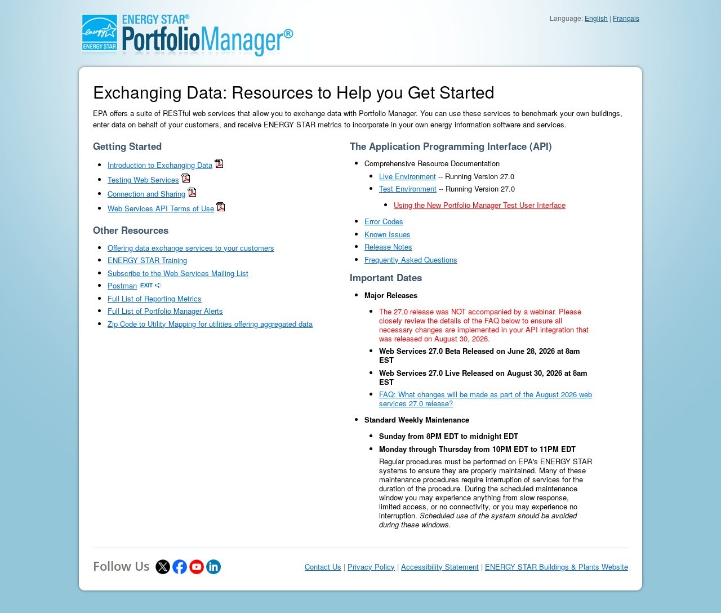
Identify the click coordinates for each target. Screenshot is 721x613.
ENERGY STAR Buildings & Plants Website (556, 566)
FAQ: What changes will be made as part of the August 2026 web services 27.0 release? (485, 398)
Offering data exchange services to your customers (191, 247)
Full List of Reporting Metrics (155, 298)
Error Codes (383, 221)
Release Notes (388, 246)
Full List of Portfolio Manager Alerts (165, 310)
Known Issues (387, 234)
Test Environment (408, 188)
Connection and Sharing (146, 193)
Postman (122, 285)
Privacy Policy (371, 566)
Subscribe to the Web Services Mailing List (178, 273)
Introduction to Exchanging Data (160, 164)
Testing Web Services (143, 179)
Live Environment (407, 176)
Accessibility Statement (440, 566)
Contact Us (323, 566)
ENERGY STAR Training (147, 260)
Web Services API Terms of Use (161, 208)
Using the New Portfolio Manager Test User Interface (480, 204)
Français (626, 18)
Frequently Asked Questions (410, 259)
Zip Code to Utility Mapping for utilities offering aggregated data (210, 323)
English (596, 18)
